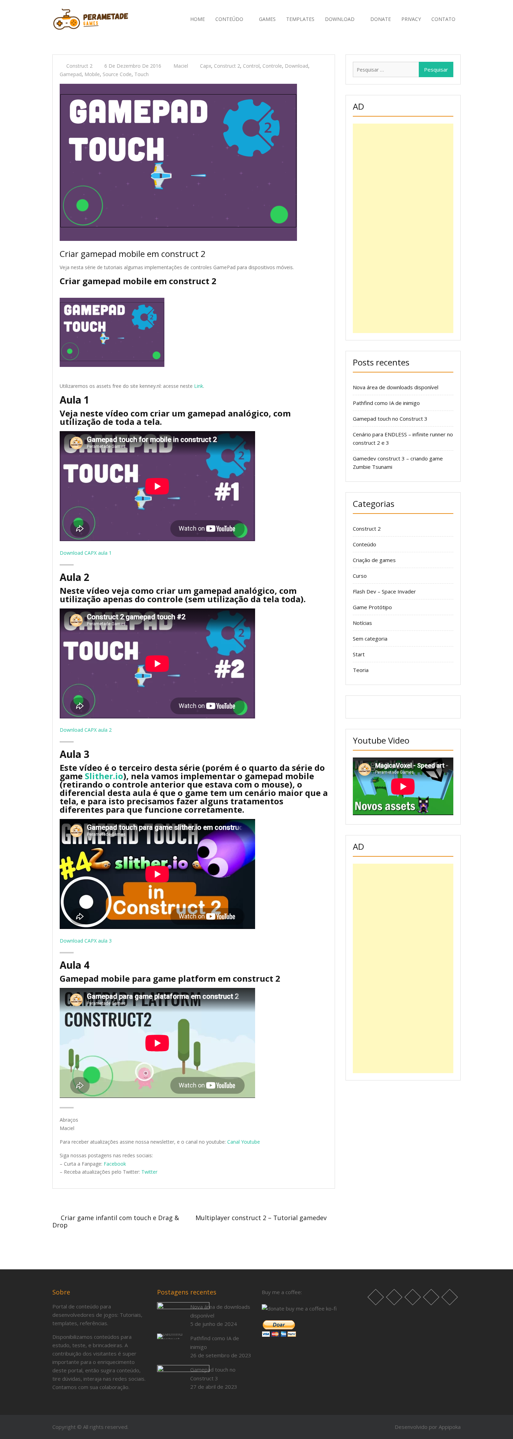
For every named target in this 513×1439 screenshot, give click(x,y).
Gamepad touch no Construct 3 (390, 418)
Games (267, 19)
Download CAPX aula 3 (86, 940)
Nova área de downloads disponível (395, 387)
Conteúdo (364, 544)
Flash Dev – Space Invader (384, 591)
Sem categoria (370, 638)
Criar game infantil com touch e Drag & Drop (115, 1221)
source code (117, 74)
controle (272, 65)
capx (205, 65)
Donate (380, 19)
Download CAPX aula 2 (86, 729)
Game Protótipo (372, 607)
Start (359, 654)
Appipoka (450, 1426)
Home (197, 19)
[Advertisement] (403, 228)
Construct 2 (79, 65)
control (251, 65)
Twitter (149, 1171)
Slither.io (104, 776)
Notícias (362, 622)
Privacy (411, 19)
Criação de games (374, 559)
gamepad (71, 74)
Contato (443, 19)
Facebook (115, 1163)
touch (141, 74)
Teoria (361, 669)
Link (198, 386)
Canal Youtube (243, 1141)
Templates (300, 19)
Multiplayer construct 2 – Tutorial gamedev (261, 1217)
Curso (360, 575)
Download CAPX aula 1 (86, 552)
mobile (92, 74)
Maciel (180, 65)
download (296, 65)
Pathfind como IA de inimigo (386, 402)
